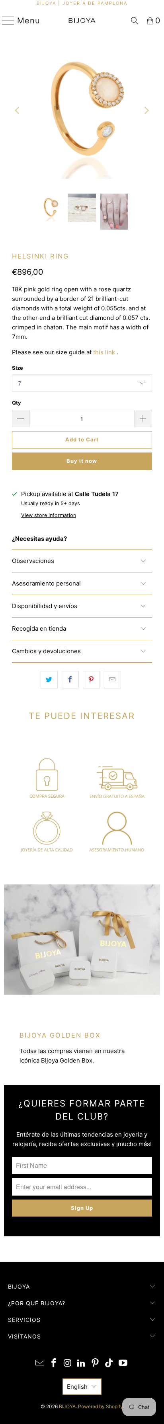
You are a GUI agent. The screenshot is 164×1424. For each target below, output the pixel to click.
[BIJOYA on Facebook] (54, 1363)
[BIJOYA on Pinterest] (96, 1363)
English (77, 1386)
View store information (48, 515)
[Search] (134, 21)
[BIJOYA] (82, 21)
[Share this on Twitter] (49, 679)
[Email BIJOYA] (40, 1363)
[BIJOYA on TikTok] (109, 1363)
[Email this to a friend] (112, 679)
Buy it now (81, 461)
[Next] (146, 111)
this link (104, 352)
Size (17, 368)
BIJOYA (67, 1406)
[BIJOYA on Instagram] (68, 1363)
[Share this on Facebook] (70, 679)
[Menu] (5, 21)
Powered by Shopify (100, 1406)
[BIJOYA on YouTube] (123, 1363)
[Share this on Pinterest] (91, 679)
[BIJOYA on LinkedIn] (82, 1363)
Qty (16, 402)
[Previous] (18, 111)
